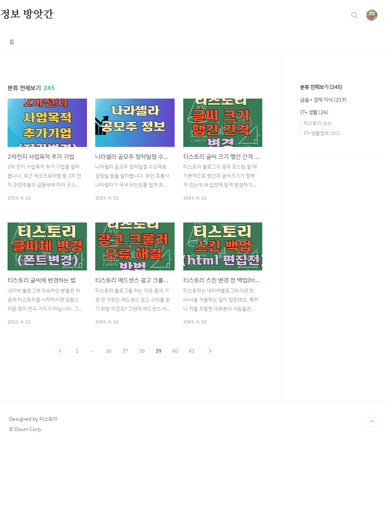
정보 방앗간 (27, 14)
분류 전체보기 (321, 86)
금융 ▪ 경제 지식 (323, 99)
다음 (209, 350)
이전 (60, 350)
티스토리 (317, 123)
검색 (354, 15)
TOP (372, 422)
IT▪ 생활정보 (321, 133)
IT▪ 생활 (314, 112)
